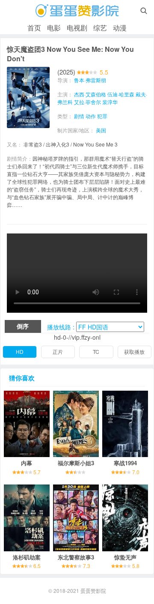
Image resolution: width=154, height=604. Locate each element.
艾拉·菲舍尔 (87, 101)
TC (96, 351)
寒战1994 (125, 463)
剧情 (79, 116)
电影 (54, 28)
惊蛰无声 (125, 557)
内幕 (26, 463)
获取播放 (134, 351)
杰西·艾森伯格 (90, 94)
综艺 (100, 28)
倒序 (23, 326)
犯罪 (102, 116)
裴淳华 (110, 101)
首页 (34, 28)
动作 (91, 116)
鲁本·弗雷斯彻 (90, 80)
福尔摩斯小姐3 (76, 463)
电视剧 (77, 28)
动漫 (120, 28)
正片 (58, 351)
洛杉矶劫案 (27, 557)
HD (20, 351)
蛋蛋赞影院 (93, 590)
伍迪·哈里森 (120, 94)
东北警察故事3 (76, 557)
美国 (101, 130)
